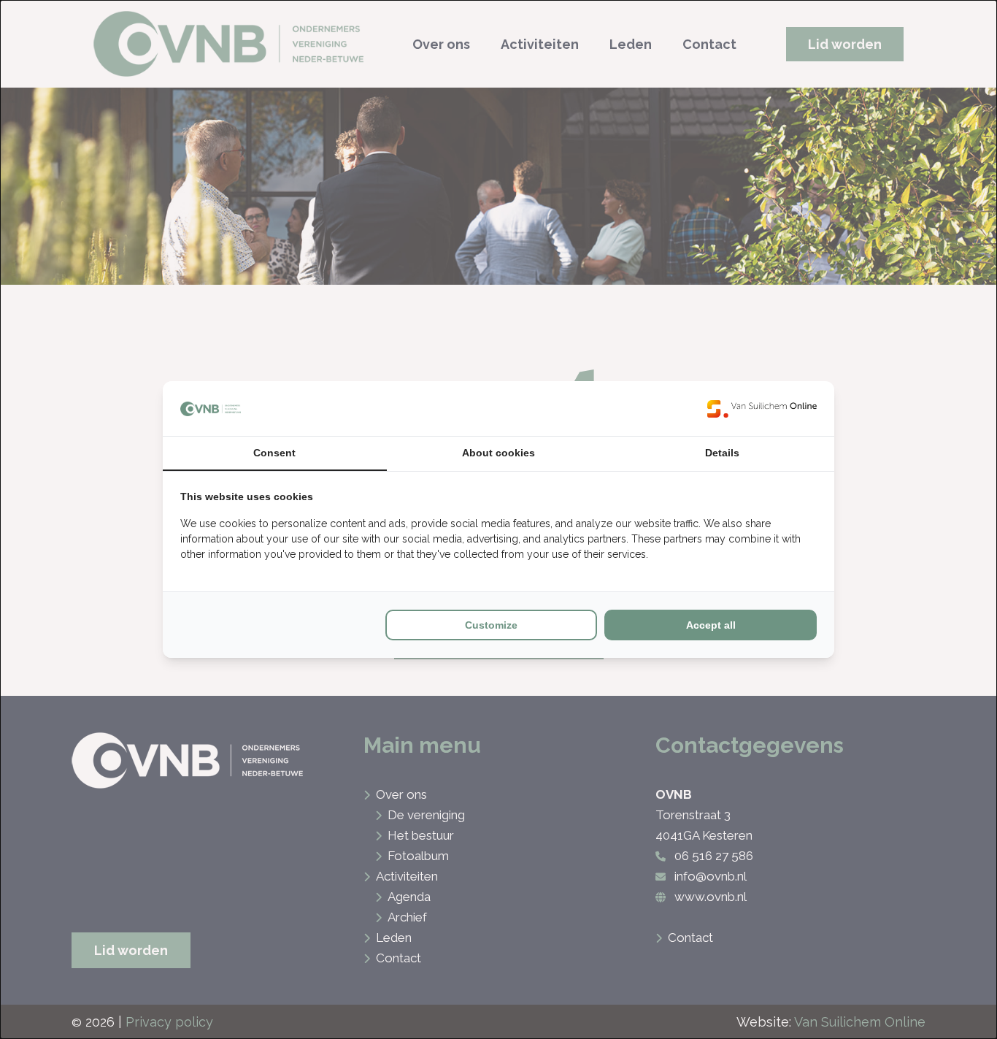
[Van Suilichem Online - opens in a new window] (762, 408)
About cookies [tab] (498, 453)
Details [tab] (722, 453)
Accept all (711, 625)
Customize (491, 625)
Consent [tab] (274, 453)
